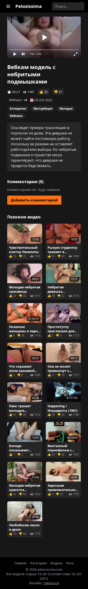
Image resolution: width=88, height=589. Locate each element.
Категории (38, 563)
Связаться (51, 583)
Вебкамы (16, 116)
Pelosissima (28, 6)
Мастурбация (42, 108)
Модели (56, 563)
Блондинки (18, 108)
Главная (20, 563)
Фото (70, 563)
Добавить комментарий (34, 200)
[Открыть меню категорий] (8, 6)
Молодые (66, 108)
